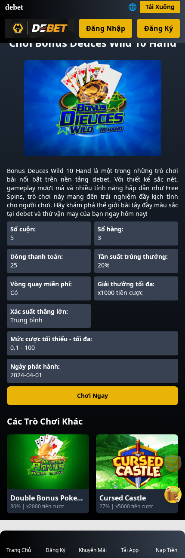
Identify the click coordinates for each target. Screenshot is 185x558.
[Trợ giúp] (173, 463)
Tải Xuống (160, 7)
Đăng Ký (158, 28)
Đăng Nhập (105, 28)
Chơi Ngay (92, 395)
